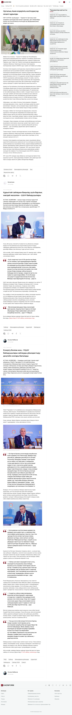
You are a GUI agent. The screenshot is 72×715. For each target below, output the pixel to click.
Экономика (4, 701)
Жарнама (57, 699)
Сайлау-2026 (8, 6)
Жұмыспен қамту (9, 172)
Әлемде (3, 704)
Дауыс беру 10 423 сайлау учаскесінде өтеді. (22, 318)
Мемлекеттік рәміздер (34, 699)
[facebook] (56, 685)
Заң (31, 169)
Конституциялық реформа (22, 6)
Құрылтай (29, 327)
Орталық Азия (8, 169)
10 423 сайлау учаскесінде (28, 652)
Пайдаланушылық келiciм (34, 693)
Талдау (3, 699)
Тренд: (2, 6)
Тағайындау (56, 6)
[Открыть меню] (69, 2)
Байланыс (57, 696)
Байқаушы (37, 327)
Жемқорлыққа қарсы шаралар (35, 701)
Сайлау (6, 327)
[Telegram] (12, 176)
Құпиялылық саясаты (33, 696)
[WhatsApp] (8, 176)
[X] (20, 176)
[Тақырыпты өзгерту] (65, 2)
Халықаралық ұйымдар (21, 169)
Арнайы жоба (33, 6)
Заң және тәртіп (48, 6)
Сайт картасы (58, 693)
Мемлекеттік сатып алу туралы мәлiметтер (39, 704)
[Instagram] (4, 176)
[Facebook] (16, 176)
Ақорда (61, 6)
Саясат (24, 662)
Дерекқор (40, 6)
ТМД (5, 659)
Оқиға (2, 693)
